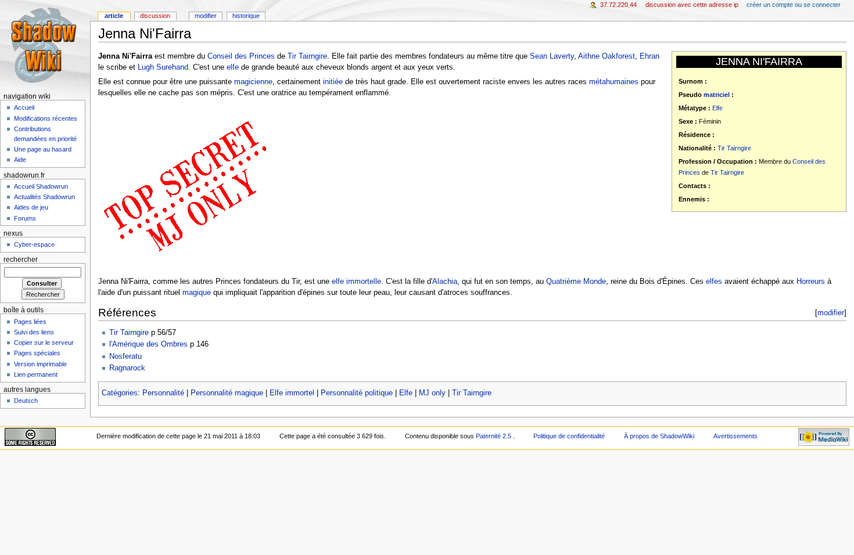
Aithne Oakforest (606, 56)
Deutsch (26, 400)
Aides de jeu (31, 207)
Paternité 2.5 (494, 436)
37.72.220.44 (618, 4)
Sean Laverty (552, 56)
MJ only (432, 393)
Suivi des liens (34, 332)
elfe (233, 67)
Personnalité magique (227, 393)
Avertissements (735, 436)
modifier (830, 312)
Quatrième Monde (576, 282)
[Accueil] (45, 45)
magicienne (253, 82)
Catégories (120, 393)
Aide (20, 159)
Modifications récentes (45, 118)
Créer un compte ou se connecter (794, 4)
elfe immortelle (356, 282)
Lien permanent (36, 374)
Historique (246, 15)
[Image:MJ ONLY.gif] (185, 187)
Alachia (444, 282)
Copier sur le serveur (44, 342)
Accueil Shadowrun (41, 186)
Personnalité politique (357, 393)
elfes (714, 282)
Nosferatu (125, 356)
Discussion (155, 15)
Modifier (206, 15)
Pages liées (30, 321)
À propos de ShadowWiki (659, 436)
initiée (333, 82)
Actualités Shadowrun (44, 196)
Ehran (649, 56)
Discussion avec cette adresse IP (691, 4)
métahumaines (613, 82)
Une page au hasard (42, 149)
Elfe (717, 107)
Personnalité (163, 393)
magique (196, 293)
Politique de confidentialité (569, 436)
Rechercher (20, 259)
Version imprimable (40, 364)
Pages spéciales (37, 352)
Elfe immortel (292, 393)
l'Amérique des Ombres (148, 344)
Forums (25, 218)
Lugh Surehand (163, 67)
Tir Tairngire (734, 148)
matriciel (717, 94)
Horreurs (810, 282)
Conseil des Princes (241, 56)
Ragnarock (127, 368)
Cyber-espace (34, 244)
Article (114, 15)
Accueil (24, 107)
